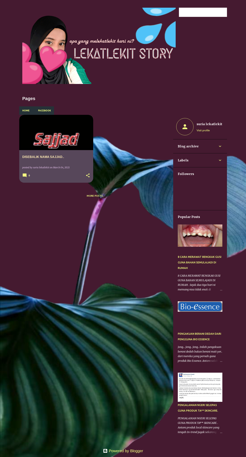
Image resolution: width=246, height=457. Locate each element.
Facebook (44, 110)
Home (26, 110)
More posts (95, 195)
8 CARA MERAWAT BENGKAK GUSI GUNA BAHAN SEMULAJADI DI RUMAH (199, 262)
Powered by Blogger (125, 451)
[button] (88, 175)
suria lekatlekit (209, 124)
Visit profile (203, 130)
